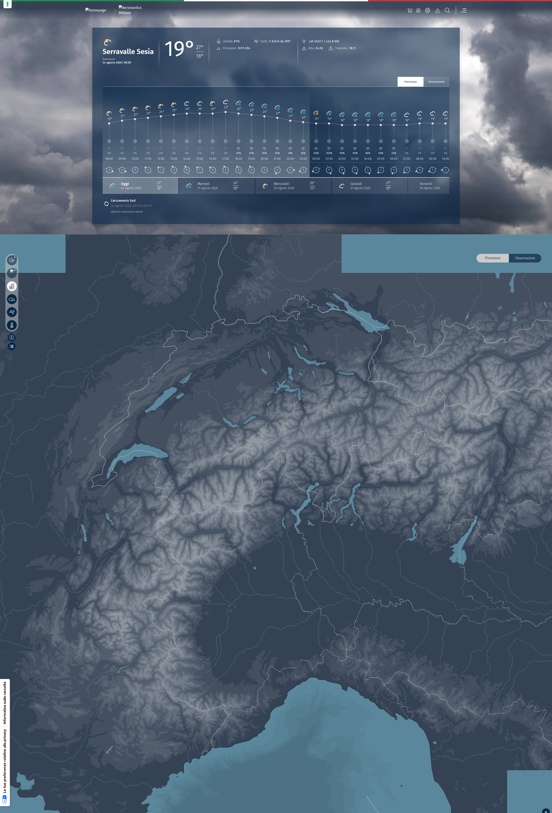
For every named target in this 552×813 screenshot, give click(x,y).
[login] (418, 10)
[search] (447, 10)
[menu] (461, 10)
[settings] (427, 10)
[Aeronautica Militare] (135, 10)
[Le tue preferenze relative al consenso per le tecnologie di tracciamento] (7, 4)
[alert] (437, 10)
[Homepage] (95, 10)
